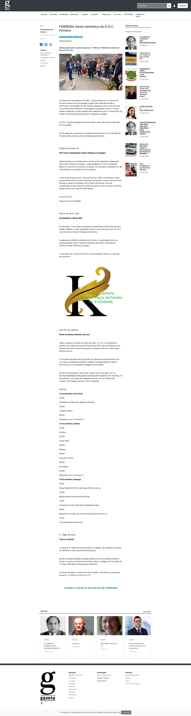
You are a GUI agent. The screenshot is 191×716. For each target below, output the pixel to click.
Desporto (94, 14)
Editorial (44, 14)
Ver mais (117, 14)
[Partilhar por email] (50, 44)
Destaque (53, 14)
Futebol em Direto (140, 15)
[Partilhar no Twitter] (46, 44)
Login (127, 681)
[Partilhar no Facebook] (41, 44)
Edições (128, 678)
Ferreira (70, 37)
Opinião (85, 14)
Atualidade (64, 14)
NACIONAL (129, 14)
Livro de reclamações (132, 684)
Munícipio (74, 14)
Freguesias (106, 14)
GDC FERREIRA (78, 37)
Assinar (182, 5)
